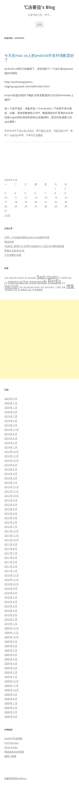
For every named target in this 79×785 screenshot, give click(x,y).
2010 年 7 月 (10, 597)
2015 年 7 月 (10, 416)
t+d (63, 282)
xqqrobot (49, 287)
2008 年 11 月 (11, 685)
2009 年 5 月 (10, 659)
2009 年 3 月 (10, 667)
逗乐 (30, 289)
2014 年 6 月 (10, 438)
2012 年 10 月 (11, 495)
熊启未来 (9, 241)
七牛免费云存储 (12, 255)
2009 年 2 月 (10, 672)
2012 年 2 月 (10, 522)
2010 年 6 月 (10, 601)
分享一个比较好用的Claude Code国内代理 (26, 237)
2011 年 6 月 (10, 557)
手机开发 (58, 130)
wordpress (29, 287)
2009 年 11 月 (11, 632)
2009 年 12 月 (11, 628)
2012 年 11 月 (11, 491)
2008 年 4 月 (10, 716)
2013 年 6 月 (10, 464)
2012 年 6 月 (10, 504)
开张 (15, 289)
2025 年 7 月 (10, 403)
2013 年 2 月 (10, 478)
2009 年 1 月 (10, 676)
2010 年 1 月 (10, 623)
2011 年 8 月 (10, 548)
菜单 (39, 24)
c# (26, 277)
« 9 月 (7, 215)
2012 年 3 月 (10, 517)
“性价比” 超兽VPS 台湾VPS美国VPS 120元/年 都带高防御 (34, 246)
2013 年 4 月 (10, 473)
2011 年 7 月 (10, 553)
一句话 (58, 287)
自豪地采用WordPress (15, 778)
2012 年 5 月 (10, 509)
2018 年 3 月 (10, 411)
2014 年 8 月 (10, 434)
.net (6, 277)
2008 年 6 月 (10, 707)
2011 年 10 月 (11, 539)
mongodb (38, 281)
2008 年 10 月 (11, 690)
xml (42, 287)
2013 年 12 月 (11, 451)
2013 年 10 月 (11, 460)
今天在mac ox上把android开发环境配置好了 (39, 57)
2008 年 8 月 (10, 698)
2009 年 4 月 (10, 663)
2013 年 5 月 (10, 469)
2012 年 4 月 (10, 513)
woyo (37, 287)
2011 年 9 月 (10, 544)
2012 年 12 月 (11, 487)
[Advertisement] (39, 339)
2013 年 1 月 (10, 482)
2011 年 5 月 (10, 562)
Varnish (11, 286)
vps (21, 287)
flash (41, 276)
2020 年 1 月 (10, 407)
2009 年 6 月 (10, 654)
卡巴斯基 (8, 289)
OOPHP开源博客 (13, 738)
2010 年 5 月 (10, 606)
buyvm (20, 277)
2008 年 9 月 (10, 694)
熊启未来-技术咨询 (14, 751)
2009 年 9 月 (10, 641)
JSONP (64, 277)
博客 (70, 286)
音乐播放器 (37, 289)
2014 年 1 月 (10, 447)
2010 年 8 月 (10, 592)
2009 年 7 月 (10, 650)
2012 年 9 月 (10, 500)
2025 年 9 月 (10, 398)
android (14, 135)
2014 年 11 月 (11, 429)
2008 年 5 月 (10, 712)
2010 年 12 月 (11, 575)
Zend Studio (11, 747)
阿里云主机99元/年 (14, 250)
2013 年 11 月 (11, 456)
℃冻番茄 (38, 135)
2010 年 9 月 (10, 588)
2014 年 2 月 (10, 442)
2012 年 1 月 (10, 526)
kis (5, 282)
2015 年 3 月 (10, 425)
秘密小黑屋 (10, 756)
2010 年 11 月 (11, 579)
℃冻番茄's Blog (39, 7)
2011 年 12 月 (11, 531)
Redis (54, 281)
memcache (18, 281)
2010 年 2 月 (10, 619)
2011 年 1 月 (10, 570)
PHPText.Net (11, 743)
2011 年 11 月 (11, 535)
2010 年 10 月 (11, 584)
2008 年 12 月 (11, 681)
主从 (64, 287)
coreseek (32, 277)
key (69, 277)
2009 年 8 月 (10, 645)
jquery (52, 276)
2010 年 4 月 (10, 610)
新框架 (24, 289)
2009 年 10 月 (11, 637)
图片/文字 (46, 130)
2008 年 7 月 (10, 703)
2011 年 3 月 (10, 566)
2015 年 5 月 (10, 420)
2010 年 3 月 (10, 615)
